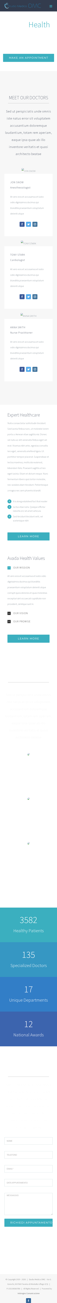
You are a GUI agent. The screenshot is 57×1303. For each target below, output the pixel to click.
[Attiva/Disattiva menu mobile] (51, 6)
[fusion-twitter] (28, 224)
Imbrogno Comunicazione (28, 1293)
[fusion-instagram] (34, 224)
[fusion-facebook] (22, 224)
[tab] (28, 567)
